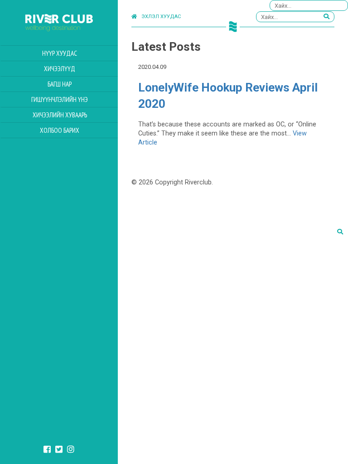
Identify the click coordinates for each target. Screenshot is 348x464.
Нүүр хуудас (59, 53)
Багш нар (60, 84)
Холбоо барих (59, 130)
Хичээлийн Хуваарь (60, 115)
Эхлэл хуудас (161, 16)
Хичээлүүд (59, 68)
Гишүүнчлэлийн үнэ (59, 99)
